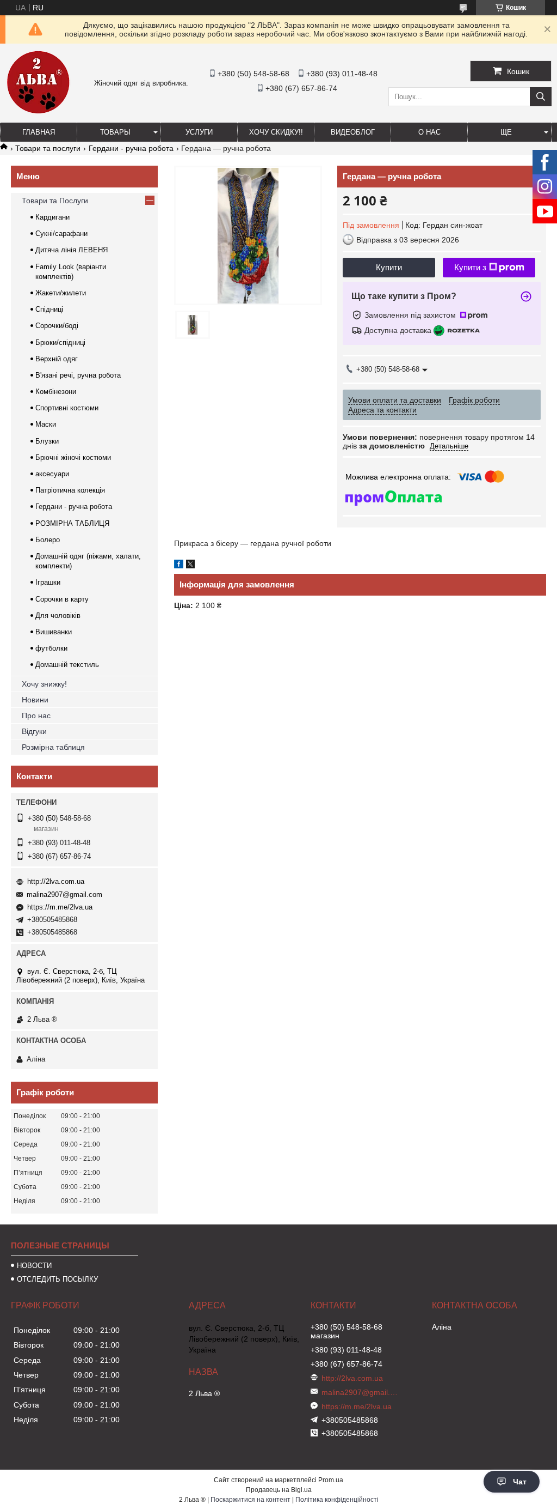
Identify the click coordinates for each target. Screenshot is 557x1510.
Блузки (47, 441)
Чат (520, 1481)
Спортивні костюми (66, 408)
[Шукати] (541, 96)
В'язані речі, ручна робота (78, 375)
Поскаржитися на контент (250, 1499)
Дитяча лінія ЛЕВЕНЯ (71, 250)
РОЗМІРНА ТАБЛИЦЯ (72, 523)
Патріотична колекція (70, 490)
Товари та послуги (48, 148)
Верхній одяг (56, 359)
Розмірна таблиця (53, 747)
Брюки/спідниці (60, 342)
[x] (190, 565)
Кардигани (52, 217)
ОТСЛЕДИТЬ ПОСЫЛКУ (57, 1279)
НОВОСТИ (34, 1266)
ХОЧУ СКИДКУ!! (276, 132)
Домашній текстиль (67, 664)
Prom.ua (330, 1480)
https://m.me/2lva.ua (59, 907)
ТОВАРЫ (115, 132)
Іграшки (47, 582)
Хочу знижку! (44, 684)
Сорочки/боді (56, 326)
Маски (45, 424)
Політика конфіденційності (337, 1499)
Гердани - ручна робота (131, 148)
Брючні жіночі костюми (73, 457)
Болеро (47, 540)
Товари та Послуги (55, 200)
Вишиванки (53, 632)
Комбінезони (55, 391)
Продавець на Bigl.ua (279, 1490)
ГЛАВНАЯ (38, 132)
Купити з (470, 267)
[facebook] (178, 565)
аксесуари (52, 474)
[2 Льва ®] (38, 112)
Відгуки (34, 731)
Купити (389, 267)
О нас (429, 132)
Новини (35, 699)
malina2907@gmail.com (64, 894)
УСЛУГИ (199, 132)
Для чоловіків (58, 615)
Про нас (36, 715)
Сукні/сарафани (61, 233)
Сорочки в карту (62, 599)
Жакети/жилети (60, 293)
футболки (51, 648)
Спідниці (49, 309)
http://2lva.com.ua (55, 881)
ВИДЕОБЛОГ (353, 132)
